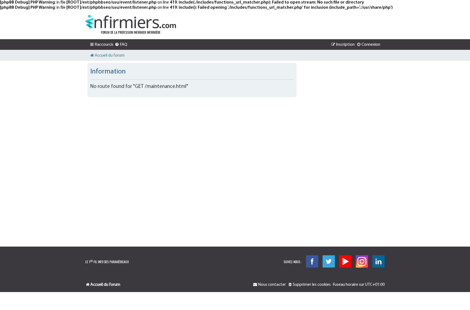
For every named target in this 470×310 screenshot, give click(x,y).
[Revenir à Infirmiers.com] (130, 22)
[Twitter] (329, 261)
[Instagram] (362, 261)
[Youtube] (345, 261)
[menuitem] (121, 45)
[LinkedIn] (378, 261)
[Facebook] (312, 261)
